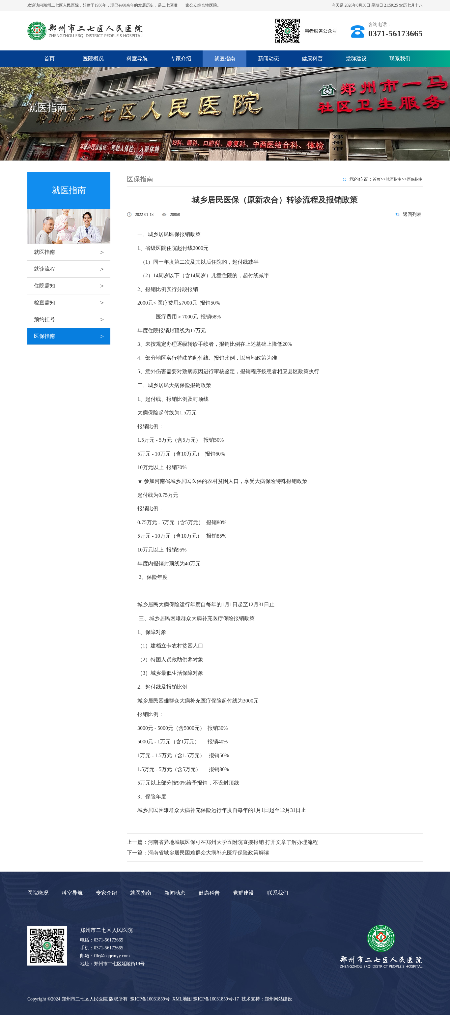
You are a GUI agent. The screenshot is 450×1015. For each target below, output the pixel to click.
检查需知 (69, 302)
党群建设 (356, 58)
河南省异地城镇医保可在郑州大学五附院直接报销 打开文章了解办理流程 (233, 842)
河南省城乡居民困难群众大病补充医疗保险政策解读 (208, 852)
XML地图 (182, 999)
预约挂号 (69, 319)
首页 (49, 58)
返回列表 (412, 214)
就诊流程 (69, 269)
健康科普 (312, 58)
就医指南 (224, 58)
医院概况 (93, 58)
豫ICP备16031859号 (150, 999)
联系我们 (399, 58)
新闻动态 (268, 58)
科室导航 (137, 58)
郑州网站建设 (278, 999)
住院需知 (69, 285)
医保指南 (69, 336)
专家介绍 (180, 58)
